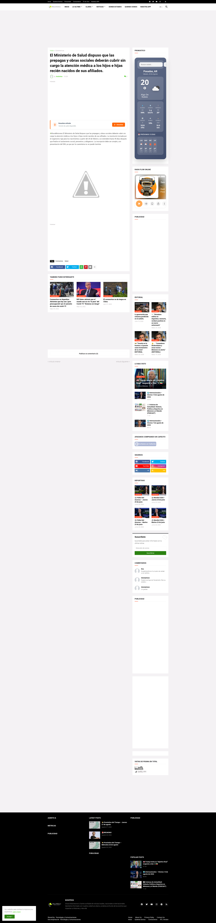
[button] (161, 7)
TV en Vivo (86, 1)
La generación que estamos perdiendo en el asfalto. (141, 317)
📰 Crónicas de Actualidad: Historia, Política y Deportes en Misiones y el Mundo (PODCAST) (155, 409)
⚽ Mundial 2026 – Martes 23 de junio (158, 521)
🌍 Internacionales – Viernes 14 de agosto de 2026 (155, 395)
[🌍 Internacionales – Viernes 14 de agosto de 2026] (140, 395)
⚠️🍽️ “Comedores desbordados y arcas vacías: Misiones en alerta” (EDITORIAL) (158, 347)
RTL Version (164, 919)
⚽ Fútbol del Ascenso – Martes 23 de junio (141, 522)
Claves (88, 7)
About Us (138, 917)
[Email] (90, 267)
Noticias (100, 7)
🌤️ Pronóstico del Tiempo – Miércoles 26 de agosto (111, 844)
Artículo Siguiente (122, 362)
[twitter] (153, 1)
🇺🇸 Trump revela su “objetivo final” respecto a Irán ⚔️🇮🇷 (155, 863)
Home (130, 917)
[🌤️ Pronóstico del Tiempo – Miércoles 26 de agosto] (94, 845)
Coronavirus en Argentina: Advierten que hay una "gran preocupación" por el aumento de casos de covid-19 (61, 302)
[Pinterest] (86, 267)
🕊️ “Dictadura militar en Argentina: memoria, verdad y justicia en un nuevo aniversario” (159, 320)
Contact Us (161, 917)
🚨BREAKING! (107, 832)
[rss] (165, 1)
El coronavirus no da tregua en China (114, 300)
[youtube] (156, 1)
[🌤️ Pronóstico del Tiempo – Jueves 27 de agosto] (94, 825)
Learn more (16, 912)
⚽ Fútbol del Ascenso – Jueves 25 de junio (141, 500)
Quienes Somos (57, 1)
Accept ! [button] (9, 916)
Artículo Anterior (54, 362)
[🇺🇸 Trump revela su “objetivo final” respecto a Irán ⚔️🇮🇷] (136, 864)
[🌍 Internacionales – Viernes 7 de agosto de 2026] (140, 423)
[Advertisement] (108, 29)
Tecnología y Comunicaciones (70, 919)
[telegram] (161, 904)
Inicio (49, 1)
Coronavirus (59, 50)
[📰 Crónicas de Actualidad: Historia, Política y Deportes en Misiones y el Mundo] (140, 407)
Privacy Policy (149, 917)
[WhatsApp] (81, 267)
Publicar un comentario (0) (88, 354)
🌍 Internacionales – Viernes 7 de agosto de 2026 (155, 423)
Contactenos (77, 1)
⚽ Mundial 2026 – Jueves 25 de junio (158, 499)
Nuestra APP (95, 1)
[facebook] (149, 1)
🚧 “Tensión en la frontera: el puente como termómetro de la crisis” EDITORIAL (141, 347)
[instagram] (160, 1)
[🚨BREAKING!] (94, 835)
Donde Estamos (115, 7)
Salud (66, 261)
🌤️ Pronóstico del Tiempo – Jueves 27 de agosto (114, 823)
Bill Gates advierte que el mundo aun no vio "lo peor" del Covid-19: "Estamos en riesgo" (88, 301)
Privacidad (67, 1)
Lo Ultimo (76, 7)
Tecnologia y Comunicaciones (66, 917)
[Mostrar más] (95, 267)
